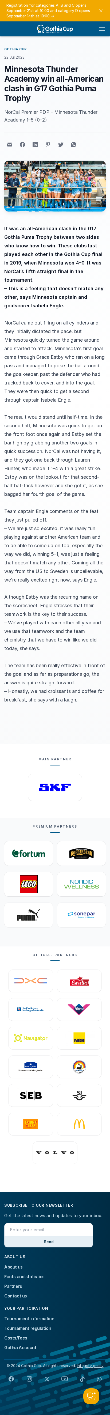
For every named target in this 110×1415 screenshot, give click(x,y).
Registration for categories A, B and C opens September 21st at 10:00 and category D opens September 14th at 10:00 (48, 10)
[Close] (101, 11)
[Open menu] (102, 29)
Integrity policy (90, 1365)
